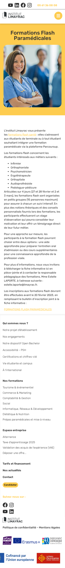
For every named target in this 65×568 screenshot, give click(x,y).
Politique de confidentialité (19, 527)
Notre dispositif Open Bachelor (21, 343)
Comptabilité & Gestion (17, 398)
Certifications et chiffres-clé (20, 356)
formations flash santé (22, 134)
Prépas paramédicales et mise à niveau (26, 419)
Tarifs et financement (16, 463)
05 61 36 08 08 (47, 5)
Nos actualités (12, 470)
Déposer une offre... (14, 453)
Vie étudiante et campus (17, 363)
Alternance (9, 436)
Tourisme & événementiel (18, 387)
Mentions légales (49, 527)
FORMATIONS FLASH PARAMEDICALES (28, 309)
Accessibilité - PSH (14, 350)
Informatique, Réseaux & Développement (27, 408)
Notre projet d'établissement (20, 330)
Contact (8, 477)
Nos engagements (14, 336)
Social (6, 403)
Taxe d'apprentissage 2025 (19, 442)
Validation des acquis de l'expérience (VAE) (28, 447)
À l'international (12, 370)
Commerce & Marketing (17, 392)
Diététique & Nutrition (16, 414)
